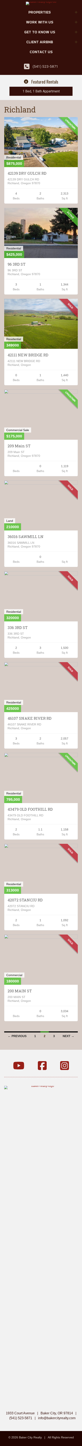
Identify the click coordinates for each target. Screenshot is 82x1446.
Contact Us (41, 51)
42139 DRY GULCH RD (27, 173)
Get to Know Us (39, 32)
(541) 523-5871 (45, 66)
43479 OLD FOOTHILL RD (30, 809)
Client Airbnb (39, 42)
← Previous (17, 1036)
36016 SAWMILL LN (26, 536)
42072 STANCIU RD (25, 899)
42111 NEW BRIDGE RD (28, 354)
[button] (76, 12)
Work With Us (39, 22)
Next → (68, 1036)
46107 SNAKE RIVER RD (30, 718)
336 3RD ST (18, 627)
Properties (39, 12)
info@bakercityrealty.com (56, 1418)
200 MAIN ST (20, 990)
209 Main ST (19, 445)
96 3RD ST (16, 264)
